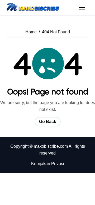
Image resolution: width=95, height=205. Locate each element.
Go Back (47, 121)
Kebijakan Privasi (47, 163)
